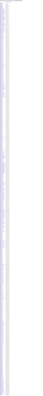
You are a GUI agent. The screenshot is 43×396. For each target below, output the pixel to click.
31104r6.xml (2, 366)
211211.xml (2, 251)
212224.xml (2, 6)
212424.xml (2, 102)
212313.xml (2, 282)
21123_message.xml (2, 217)
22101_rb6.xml (2, 331)
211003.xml (2, 362)
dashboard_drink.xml (2, 213)
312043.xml (2, 312)
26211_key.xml (2, 69)
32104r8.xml (2, 352)
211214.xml (2, 119)
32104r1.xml (2, 353)
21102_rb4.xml (2, 271)
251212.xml (2, 149)
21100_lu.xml (2, 35)
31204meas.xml (2, 384)
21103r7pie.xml (2, 175)
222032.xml (2, 142)
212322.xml (2, 137)
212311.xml (2, 286)
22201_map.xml (2, 202)
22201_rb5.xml (2, 342)
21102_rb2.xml (2, 273)
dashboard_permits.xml (3, 88)
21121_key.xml (2, 67)
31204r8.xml (2, 370)
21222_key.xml (2, 64)
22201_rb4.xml (2, 337)
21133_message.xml (2, 221)
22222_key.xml (2, 57)
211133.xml (2, 302)
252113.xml (2, 249)
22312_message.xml (2, 182)
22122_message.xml (2, 184)
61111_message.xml (2, 37)
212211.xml (2, 224)
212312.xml (2, 128)
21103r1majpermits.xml (3, 155)
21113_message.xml (2, 211)
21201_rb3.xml (2, 270)
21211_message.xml (2, 206)
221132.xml (2, 144)
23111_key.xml (2, 82)
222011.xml (2, 260)
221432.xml (2, 150)
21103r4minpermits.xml (3, 171)
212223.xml (2, 313)
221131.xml (2, 319)
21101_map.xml (2, 200)
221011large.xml (2, 393)
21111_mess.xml (2, 33)
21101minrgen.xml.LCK (3, 11)
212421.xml (2, 237)
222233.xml (2, 304)
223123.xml (2, 300)
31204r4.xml (2, 372)
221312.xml (2, 111)
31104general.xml (2, 324)
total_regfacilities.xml (2, 8)
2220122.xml (2, 124)
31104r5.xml (2, 381)
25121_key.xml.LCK (2, 26)
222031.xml (2, 321)
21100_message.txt (2, 9)
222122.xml (2, 135)
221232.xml (2, 151)
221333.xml (2, 262)
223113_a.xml (2, 275)
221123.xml (2, 357)
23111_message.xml (2, 84)
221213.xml (2, 288)
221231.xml (2, 320)
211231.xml (2, 317)
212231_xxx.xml (2, 295)
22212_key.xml (2, 53)
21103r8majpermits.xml (3, 166)
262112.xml (2, 179)
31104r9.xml (2, 377)
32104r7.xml (2, 351)
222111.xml (2, 255)
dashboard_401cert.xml (3, 153)
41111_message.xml (2, 120)
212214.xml (2, 115)
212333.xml (2, 290)
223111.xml (2, 208)
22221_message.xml (2, 219)
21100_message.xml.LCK (3, 24)
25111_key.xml (2, 40)
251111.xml (2, 159)
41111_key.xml (2, 47)
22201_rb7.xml (2, 333)
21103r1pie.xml (2, 173)
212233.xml (2, 291)
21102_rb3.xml (2, 269)
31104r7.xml (2, 375)
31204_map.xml (2, 204)
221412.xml (2, 113)
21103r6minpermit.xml (2, 164)
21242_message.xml (2, 87)
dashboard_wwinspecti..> (3, 89)
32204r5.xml (2, 379)
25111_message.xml (2, 86)
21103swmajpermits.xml (3, 157)
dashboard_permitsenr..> (3, 244)
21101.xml (2, 4)
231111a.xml (2, 240)
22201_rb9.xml (2, 328)
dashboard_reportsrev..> (3, 241)
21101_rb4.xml (2, 344)
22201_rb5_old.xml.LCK (3, 18)
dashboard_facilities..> (2, 93)
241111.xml (2, 309)
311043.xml (2, 310)
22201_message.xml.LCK (3, 17)
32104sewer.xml (2, 280)
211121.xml (2, 248)
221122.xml (2, 109)
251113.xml (2, 250)
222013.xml (2, 360)
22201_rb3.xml (2, 330)
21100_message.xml (2, 199)
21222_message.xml (2, 191)
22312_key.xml (2, 42)
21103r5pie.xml (2, 178)
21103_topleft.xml (2, 293)
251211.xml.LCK (2, 27)
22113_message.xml (2, 215)
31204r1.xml (2, 364)
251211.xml (2, 158)
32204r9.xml (2, 373)
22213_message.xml (2, 228)
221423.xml (2, 355)
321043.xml (2, 311)
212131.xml (2, 266)
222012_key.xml (2, 73)
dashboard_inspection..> (3, 28)
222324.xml (2, 98)
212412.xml (2, 122)
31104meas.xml (2, 326)
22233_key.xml (2, 44)
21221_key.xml (2, 80)
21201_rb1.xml (2, 277)
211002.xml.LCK (2, 20)
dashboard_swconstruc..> (3, 188)
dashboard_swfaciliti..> (3, 190)
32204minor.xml (2, 322)
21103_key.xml (2, 38)
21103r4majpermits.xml (3, 169)
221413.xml (2, 301)
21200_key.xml (2, 79)
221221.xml (2, 233)
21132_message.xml (2, 231)
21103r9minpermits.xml (3, 170)
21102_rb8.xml (2, 268)
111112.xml (2, 130)
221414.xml (2, 131)
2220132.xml (2, 306)
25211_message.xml (2, 95)
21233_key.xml (2, 75)
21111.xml (1, 220)
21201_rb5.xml (2, 281)
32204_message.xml (2, 29)
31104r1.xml (2, 368)
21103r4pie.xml (2, 180)
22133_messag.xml (2, 226)
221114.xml (2, 117)
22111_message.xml (2, 193)
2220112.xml (2, 259)
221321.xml (2, 239)
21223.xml (2, 284)
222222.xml (2, 133)
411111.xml (2, 230)
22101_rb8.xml (2, 332)
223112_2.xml (2, 91)
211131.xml (2, 246)
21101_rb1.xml (2, 339)
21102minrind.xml (2, 386)
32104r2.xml (2, 348)
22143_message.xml (2, 222)
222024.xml (2, 100)
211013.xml (2, 361)
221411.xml (2, 257)
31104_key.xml (2, 66)
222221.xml (2, 235)
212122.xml (2, 177)
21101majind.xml (2, 390)
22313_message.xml (2, 197)
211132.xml (2, 148)
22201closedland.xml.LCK (3, 19)
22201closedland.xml (2, 391)
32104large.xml (2, 279)
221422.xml (2, 106)
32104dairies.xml (2, 299)
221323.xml (2, 359)
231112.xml (2, 140)
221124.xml (2, 104)
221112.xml (2, 110)
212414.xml (2, 126)
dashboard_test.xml (2, 189)
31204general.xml (2, 382)
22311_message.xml (2, 138)
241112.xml (2, 139)
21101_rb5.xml (2, 340)
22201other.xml (2, 392)
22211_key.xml (2, 71)
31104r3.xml (2, 371)
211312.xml (2, 118)
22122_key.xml (2, 55)
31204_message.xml (2, 31)
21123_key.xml (2, 48)
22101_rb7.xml (2, 335)
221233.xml (2, 308)
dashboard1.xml (2, 7)
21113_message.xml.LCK (3, 13)
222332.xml (2, 146)
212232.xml (2, 129)
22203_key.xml (2, 51)
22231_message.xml (2, 209)
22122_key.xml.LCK (2, 15)
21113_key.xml (2, 39)
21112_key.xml (2, 58)
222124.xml (2, 97)
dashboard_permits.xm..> (3, 22)
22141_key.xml (2, 77)
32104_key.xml (2, 297)
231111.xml (2, 242)
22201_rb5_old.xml (2, 341)
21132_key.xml (2, 62)
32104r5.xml (2, 350)
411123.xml (2, 186)
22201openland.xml (2, 388)
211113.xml (2, 289)
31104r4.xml (2, 380)
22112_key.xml (2, 60)
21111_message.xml (2, 160)
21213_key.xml (2, 78)
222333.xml (2, 261)
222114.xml (2, 108)
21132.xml (2, 46)
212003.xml (2, 315)
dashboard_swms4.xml (2, 168)
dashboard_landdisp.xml (3, 210)
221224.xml (2, 99)
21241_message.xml (2, 195)
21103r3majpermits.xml (3, 162)
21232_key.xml (2, 59)
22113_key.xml (2, 49)
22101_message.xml (2, 198)
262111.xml (2, 229)
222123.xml (2, 346)
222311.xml (2, 253)
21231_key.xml (2, 68)
